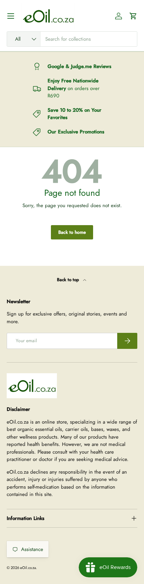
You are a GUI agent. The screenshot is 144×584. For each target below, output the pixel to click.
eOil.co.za (28, 567)
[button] (133, 16)
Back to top (68, 279)
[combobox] (72, 39)
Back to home (72, 232)
